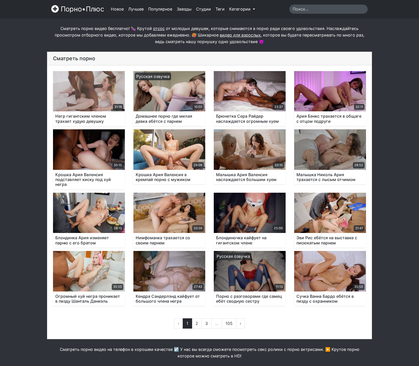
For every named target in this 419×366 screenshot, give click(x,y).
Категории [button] (240, 9)
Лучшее (136, 9)
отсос (159, 28)
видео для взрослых (240, 35)
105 (229, 323)
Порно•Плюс (81, 9)
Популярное (160, 9)
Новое (117, 9)
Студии (203, 9)
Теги (220, 9)
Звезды (184, 9)
